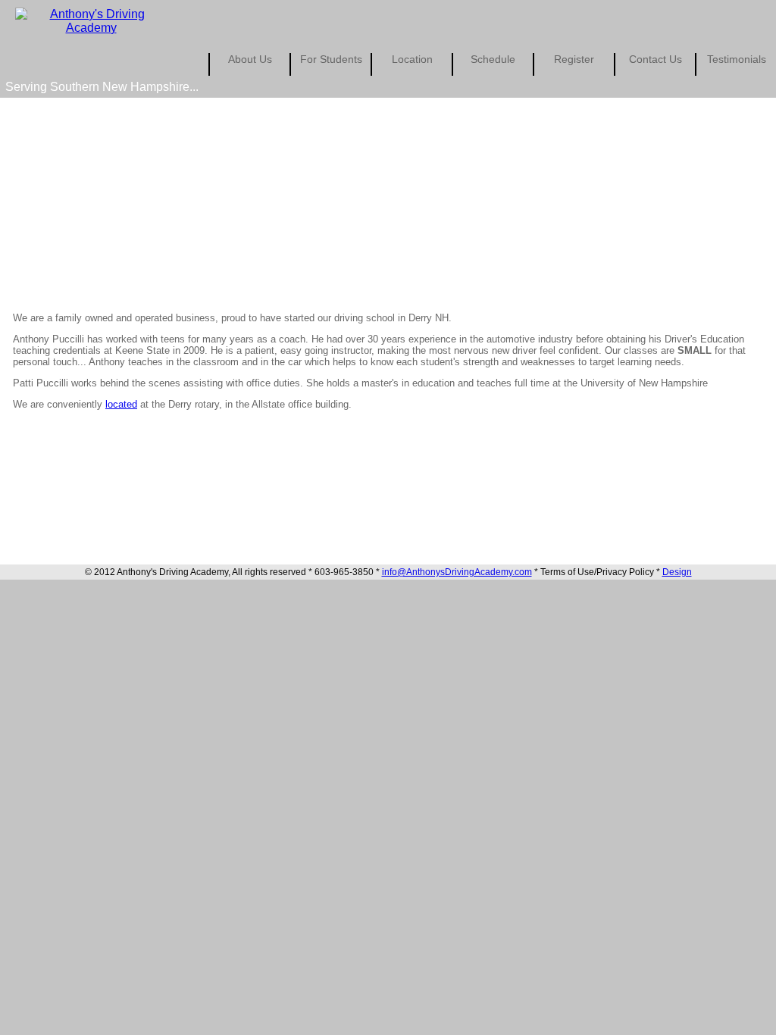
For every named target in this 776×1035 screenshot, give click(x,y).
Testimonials (736, 59)
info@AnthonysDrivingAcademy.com (457, 572)
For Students (331, 59)
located (121, 404)
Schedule (493, 59)
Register (574, 59)
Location (412, 59)
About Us (250, 59)
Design (677, 572)
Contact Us (655, 59)
